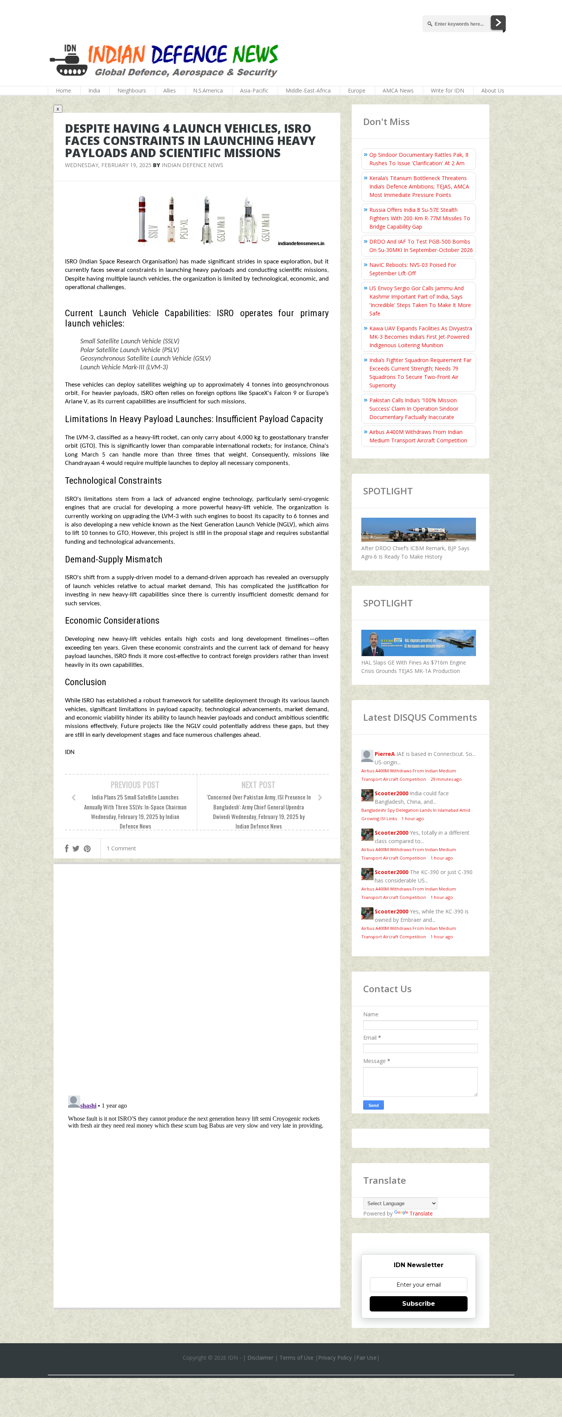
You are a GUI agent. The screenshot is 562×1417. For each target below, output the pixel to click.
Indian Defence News (192, 165)
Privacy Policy (335, 1357)
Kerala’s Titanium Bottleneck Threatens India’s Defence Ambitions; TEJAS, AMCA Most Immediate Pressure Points (419, 186)
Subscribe (418, 1303)
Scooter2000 (391, 793)
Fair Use (366, 1357)
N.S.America (208, 90)
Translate (421, 1213)
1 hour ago (412, 818)
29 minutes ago (446, 779)
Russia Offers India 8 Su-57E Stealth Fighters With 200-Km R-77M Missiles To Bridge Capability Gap (419, 218)
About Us (492, 90)
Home (63, 90)
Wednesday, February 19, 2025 (108, 165)
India (94, 90)
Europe (356, 90)
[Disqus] (197, 981)
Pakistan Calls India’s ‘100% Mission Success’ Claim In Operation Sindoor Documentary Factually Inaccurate (413, 408)
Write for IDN (447, 90)
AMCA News (398, 90)
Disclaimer (260, 1357)
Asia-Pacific (254, 90)
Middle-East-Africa (308, 90)
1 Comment (121, 848)
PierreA (385, 753)
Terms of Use (296, 1357)
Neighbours (131, 90)
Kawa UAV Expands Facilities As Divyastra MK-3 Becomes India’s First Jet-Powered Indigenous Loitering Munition (420, 337)
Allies (169, 90)
